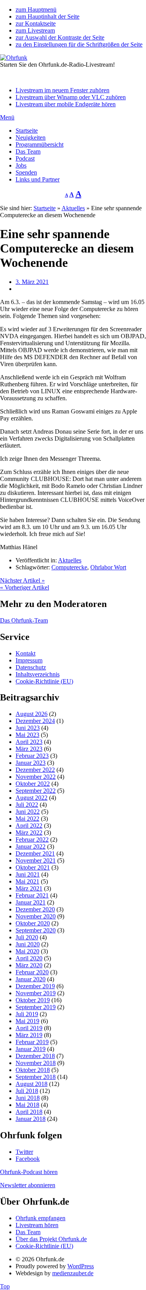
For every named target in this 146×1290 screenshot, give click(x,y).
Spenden (26, 172)
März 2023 (29, 748)
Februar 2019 (32, 1042)
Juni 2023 (28, 728)
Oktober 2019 (33, 1000)
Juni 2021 (28, 874)
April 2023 (29, 741)
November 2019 (36, 993)
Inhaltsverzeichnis (38, 674)
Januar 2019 (31, 1049)
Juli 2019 (27, 1014)
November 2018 (36, 1063)
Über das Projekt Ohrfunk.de (51, 1239)
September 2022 (36, 790)
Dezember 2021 (35, 853)
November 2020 (36, 916)
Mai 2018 (27, 1105)
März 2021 (29, 888)
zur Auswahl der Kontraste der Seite (60, 37)
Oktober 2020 (33, 923)
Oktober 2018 (33, 1070)
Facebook (28, 1158)
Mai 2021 (27, 881)
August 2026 (31, 714)
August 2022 (31, 797)
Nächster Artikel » (22, 580)
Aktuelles (73, 208)
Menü (7, 117)
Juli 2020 (27, 937)
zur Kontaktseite (36, 23)
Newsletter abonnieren (27, 1185)
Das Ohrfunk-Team (24, 620)
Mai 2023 (27, 734)
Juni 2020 (28, 944)
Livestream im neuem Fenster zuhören (62, 90)
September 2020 (36, 930)
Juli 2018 (27, 1091)
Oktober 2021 (33, 867)
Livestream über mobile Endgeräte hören (66, 104)
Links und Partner (38, 179)
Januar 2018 (31, 1118)
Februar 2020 (32, 972)
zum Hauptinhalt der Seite (47, 16)
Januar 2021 (31, 902)
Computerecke (69, 567)
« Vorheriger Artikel (24, 587)
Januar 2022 (31, 846)
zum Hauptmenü (36, 9)
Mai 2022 (27, 818)
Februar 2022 (32, 839)
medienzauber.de (72, 1273)
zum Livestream (35, 30)
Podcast (25, 158)
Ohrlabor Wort (108, 567)
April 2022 (29, 825)
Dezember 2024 (35, 721)
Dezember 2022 (35, 769)
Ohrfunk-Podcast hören (29, 1172)
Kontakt (25, 653)
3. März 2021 (32, 281)
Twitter (24, 1151)
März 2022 (29, 832)
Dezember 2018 (35, 1056)
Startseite (27, 130)
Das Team (28, 151)
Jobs (21, 165)
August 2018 (31, 1084)
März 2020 (29, 965)
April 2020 (29, 958)
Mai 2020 (27, 951)
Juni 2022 (28, 811)
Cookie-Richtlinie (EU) (44, 681)
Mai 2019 (27, 1021)
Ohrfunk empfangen (40, 1218)
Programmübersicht (39, 144)
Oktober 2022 (33, 783)
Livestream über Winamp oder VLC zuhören (71, 97)
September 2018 (36, 1077)
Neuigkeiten (31, 137)
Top (5, 1286)
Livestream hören (37, 1225)
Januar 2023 (31, 762)
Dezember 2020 (35, 909)
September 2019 (36, 1007)
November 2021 (36, 860)
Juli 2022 (27, 804)
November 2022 (36, 776)
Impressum (29, 660)
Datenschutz (31, 667)
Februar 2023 (32, 755)
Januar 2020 (31, 979)
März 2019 (29, 1035)
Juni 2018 (28, 1098)
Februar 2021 (32, 895)
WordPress (80, 1266)
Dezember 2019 (35, 986)
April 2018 (29, 1111)
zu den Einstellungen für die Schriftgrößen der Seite (79, 44)
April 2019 (29, 1028)
